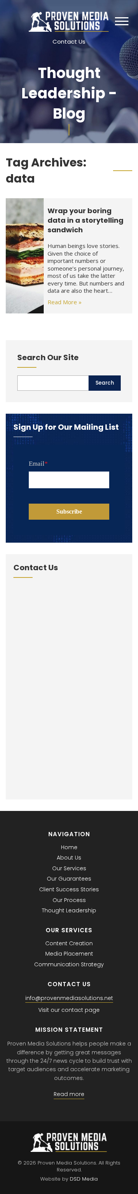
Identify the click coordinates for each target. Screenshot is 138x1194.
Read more (69, 1094)
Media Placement (69, 953)
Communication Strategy (69, 964)
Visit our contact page (69, 1010)
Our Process (69, 900)
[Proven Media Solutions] (69, 30)
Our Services (69, 868)
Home (69, 847)
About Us (69, 857)
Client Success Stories (69, 889)
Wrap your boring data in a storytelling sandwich (85, 220)
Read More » (65, 302)
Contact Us (69, 42)
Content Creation (69, 943)
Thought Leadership (69, 910)
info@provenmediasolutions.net (69, 998)
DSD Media (84, 1179)
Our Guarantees (69, 878)
